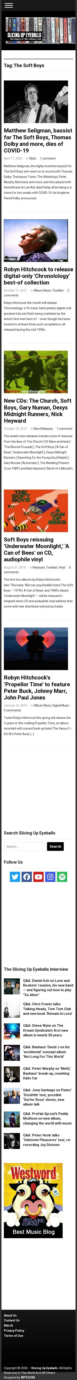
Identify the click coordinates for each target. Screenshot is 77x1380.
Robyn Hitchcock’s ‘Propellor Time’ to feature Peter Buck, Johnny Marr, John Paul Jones (37, 687)
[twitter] (15, 877)
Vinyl (62, 567)
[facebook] (27, 877)
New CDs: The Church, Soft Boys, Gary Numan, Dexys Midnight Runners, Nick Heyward (37, 411)
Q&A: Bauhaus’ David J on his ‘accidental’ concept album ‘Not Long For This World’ (46, 1052)
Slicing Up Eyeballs (44, 1368)
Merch (8, 1325)
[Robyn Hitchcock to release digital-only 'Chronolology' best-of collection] (36, 240)
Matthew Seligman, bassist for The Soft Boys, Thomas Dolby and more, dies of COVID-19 (38, 140)
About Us (10, 1315)
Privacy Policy (14, 1330)
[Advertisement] (38, 787)
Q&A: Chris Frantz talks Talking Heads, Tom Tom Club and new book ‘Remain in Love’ (47, 1009)
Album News (42, 290)
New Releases (43, 428)
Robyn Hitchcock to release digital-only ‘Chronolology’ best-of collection (38, 276)
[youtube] (38, 877)
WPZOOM (28, 1377)
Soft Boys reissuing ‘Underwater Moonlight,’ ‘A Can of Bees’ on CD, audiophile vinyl (36, 549)
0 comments (12, 710)
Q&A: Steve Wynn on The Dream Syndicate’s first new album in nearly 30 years (45, 1030)
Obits (32, 158)
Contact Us (12, 1320)
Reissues (39, 567)
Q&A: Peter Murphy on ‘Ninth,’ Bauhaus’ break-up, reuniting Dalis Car (47, 1073)
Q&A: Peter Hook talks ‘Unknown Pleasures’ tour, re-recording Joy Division (47, 1140)
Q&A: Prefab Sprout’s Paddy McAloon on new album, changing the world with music (47, 1118)
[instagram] (50, 877)
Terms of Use (13, 1335)
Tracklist (58, 290)
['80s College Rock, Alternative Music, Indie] (41, 30)
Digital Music (60, 705)
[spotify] (62, 877)
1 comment (48, 158)
